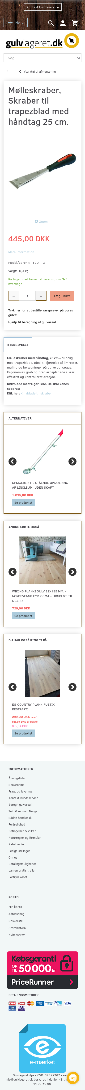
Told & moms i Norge (22, 811)
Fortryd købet (17, 877)
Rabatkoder (16, 844)
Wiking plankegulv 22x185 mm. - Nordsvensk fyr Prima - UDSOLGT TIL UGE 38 (42, 596)
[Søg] (78, 57)
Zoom (43, 221)
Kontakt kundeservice (42, 7)
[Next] (72, 461)
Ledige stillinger (19, 851)
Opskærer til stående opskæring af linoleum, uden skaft (40, 485)
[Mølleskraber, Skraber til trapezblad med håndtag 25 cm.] (42, 171)
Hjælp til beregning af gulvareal (32, 322)
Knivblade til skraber (36, 393)
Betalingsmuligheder (22, 864)
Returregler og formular (24, 837)
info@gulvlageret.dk (19, 1079)
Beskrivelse (17, 344)
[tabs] (51, 22)
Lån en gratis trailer (22, 870)
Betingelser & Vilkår (22, 831)
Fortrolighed (16, 824)
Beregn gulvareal (19, 804)
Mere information (21, 252)
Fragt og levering (20, 791)
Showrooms (16, 785)
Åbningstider (17, 778)
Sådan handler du (20, 818)
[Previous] (12, 461)
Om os (12, 857)
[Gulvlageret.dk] (42, 40)
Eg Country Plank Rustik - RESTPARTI (34, 706)
